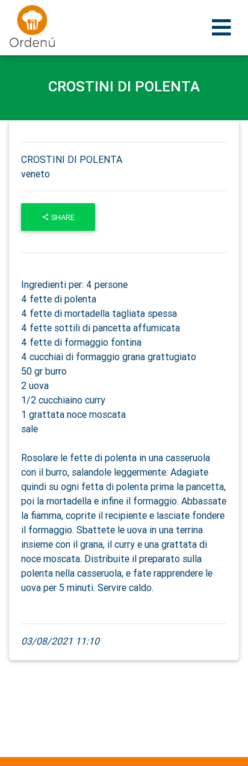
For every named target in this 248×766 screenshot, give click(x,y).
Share (62, 217)
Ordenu (25, 12)
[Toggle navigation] (221, 27)
